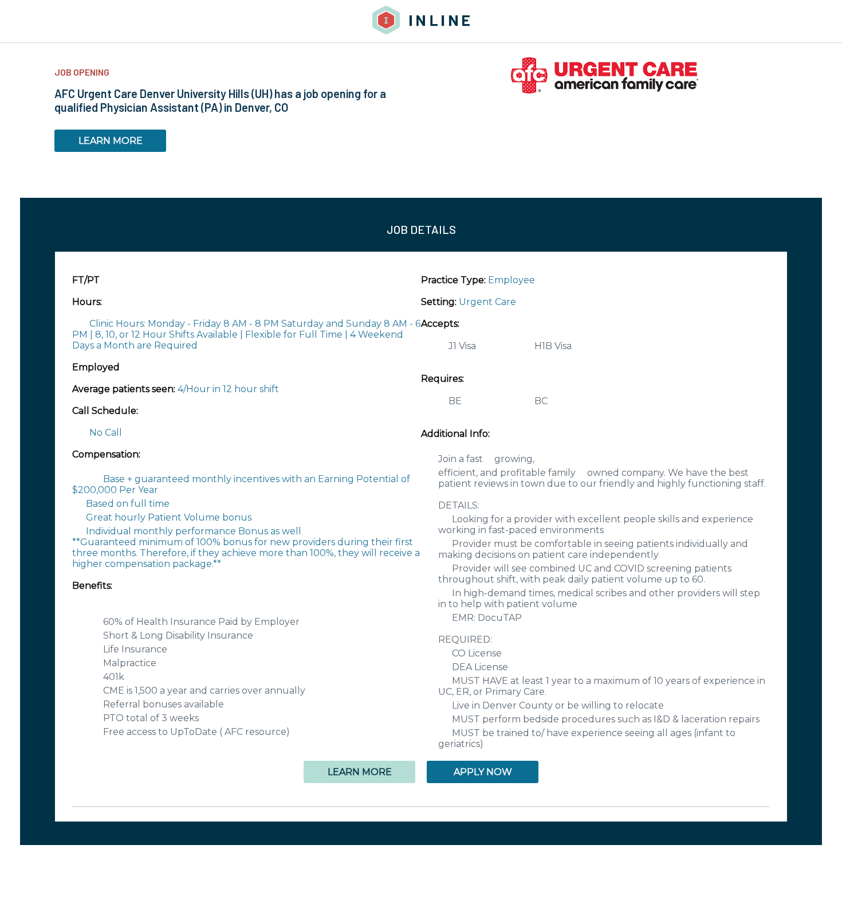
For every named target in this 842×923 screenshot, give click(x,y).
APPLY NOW (483, 771)
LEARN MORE (110, 140)
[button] (421, 806)
